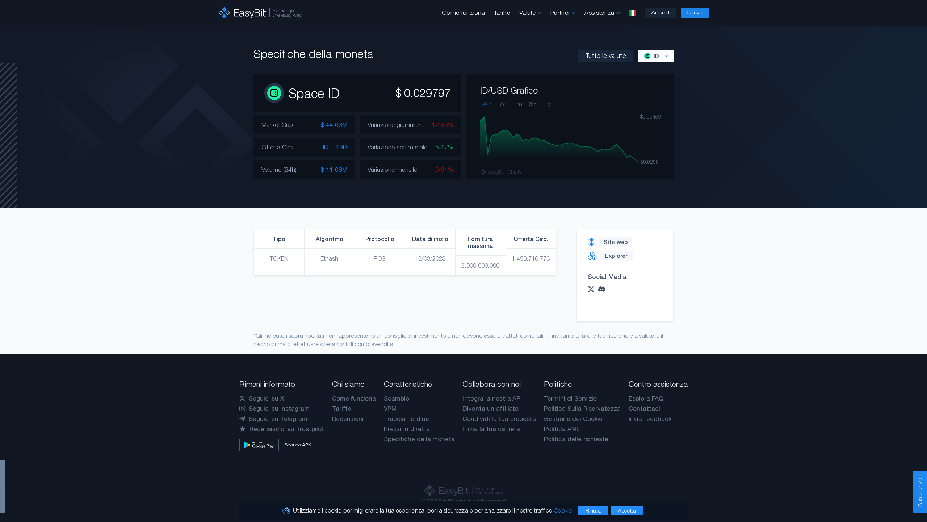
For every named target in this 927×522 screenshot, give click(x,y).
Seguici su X (266, 398)
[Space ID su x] (593, 289)
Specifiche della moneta (419, 439)
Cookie (563, 510)
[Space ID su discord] (603, 289)
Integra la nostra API (492, 398)
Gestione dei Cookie (573, 418)
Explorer (616, 255)
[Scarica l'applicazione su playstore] (259, 445)
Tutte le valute (606, 55)
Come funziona (463, 12)
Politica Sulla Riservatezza (582, 408)
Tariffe (502, 12)
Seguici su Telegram (278, 418)
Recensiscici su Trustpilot (286, 428)
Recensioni (348, 418)
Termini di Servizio (570, 398)
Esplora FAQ (646, 398)
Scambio (396, 398)
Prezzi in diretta (407, 428)
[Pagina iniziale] (260, 13)
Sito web (616, 242)
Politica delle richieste (576, 439)
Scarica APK (298, 444)
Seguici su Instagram (279, 408)
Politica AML (561, 428)
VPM (390, 408)
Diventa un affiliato (491, 408)
